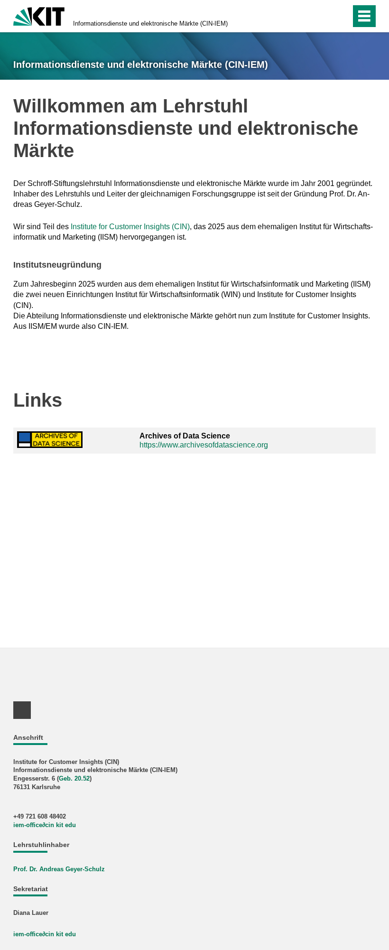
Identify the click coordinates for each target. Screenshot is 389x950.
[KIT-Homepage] (39, 15)
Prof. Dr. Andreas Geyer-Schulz (59, 869)
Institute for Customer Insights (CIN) (130, 227)
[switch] (323, 16)
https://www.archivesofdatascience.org (203, 445)
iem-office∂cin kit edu (44, 825)
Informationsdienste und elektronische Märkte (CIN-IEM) (150, 23)
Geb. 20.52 (74, 778)
